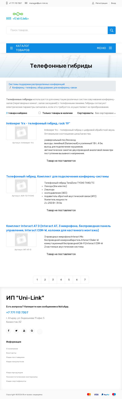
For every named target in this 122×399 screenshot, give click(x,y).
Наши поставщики (15, 357)
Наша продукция (14, 372)
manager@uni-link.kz (38, 3)
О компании (12, 349)
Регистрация (101, 3)
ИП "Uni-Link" (25, 297)
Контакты (11, 353)
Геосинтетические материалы (21, 377)
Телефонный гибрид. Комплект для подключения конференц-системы (57, 176)
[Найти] (112, 30)
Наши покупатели (15, 361)
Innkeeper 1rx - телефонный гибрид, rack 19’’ (38, 123)
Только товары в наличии (57, 113)
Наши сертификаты (16, 381)
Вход (113, 3)
